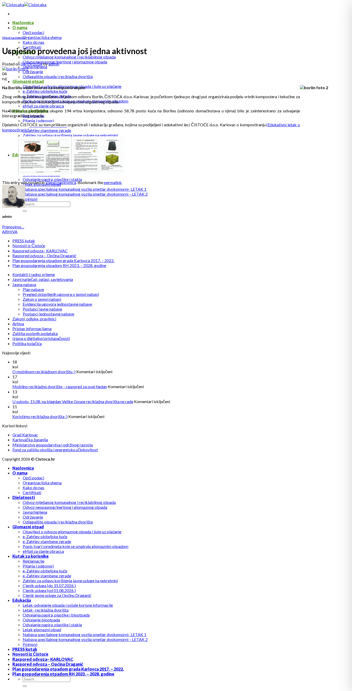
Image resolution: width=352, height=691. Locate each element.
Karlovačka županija (30, 439)
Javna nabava (24, 284)
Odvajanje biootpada (41, 619)
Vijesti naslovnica (13, 37)
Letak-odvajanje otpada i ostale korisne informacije (68, 605)
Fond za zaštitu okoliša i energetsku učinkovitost (55, 449)
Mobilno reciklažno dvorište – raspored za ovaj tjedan (59, 386)
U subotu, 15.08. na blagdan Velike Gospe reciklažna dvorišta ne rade (72, 401)
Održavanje (33, 71)
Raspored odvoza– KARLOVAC (40, 250)
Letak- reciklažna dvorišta (46, 609)
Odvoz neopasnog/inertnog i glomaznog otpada (65, 61)
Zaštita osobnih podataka (35, 333)
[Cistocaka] (24, 4)
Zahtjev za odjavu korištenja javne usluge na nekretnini (70, 135)
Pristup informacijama (32, 328)
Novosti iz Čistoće (28, 245)
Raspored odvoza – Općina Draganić (44, 255)
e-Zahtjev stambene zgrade (47, 130)
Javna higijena (35, 66)
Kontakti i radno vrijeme (33, 274)
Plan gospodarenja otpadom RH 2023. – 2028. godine (59, 265)
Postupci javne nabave (42, 308)
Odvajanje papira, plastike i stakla (52, 179)
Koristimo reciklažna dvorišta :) (40, 416)
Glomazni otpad (28, 81)
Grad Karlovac (25, 434)
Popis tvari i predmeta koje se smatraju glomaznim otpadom (75, 546)
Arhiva (18, 323)
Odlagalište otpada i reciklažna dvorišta (58, 76)
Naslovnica (23, 22)
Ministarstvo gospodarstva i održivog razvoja (52, 444)
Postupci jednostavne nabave (48, 313)
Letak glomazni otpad (42, 629)
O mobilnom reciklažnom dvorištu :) (44, 371)
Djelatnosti (23, 497)
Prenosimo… (13, 226)
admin (53, 63)
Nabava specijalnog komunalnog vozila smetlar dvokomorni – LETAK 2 (85, 194)
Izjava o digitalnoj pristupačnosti (41, 338)
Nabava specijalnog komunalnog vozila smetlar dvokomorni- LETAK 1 (84, 189)
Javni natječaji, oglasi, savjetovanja (42, 279)
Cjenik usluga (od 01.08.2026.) (49, 590)
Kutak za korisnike (30, 556)
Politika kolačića (27, 343)
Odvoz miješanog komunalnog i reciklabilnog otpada (69, 56)
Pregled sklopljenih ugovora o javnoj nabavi (61, 294)
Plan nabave (33, 289)
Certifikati (32, 492)
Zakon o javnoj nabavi (42, 299)
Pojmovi (30, 198)
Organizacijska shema (42, 37)
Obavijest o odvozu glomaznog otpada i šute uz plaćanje (72, 531)
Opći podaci (33, 32)
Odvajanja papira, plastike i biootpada (56, 614)
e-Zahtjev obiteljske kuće (45, 91)
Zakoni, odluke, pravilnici (34, 318)
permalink (113, 182)
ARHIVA (10, 231)
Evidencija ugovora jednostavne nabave (57, 304)
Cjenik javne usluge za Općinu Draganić (57, 595)
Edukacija (21, 600)
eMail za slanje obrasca (43, 105)
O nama (19, 27)
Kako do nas (33, 42)
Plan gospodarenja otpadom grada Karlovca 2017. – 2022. (63, 260)
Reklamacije (33, 561)
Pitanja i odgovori (38, 120)
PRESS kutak (23, 240)
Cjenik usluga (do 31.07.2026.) (49, 585)
